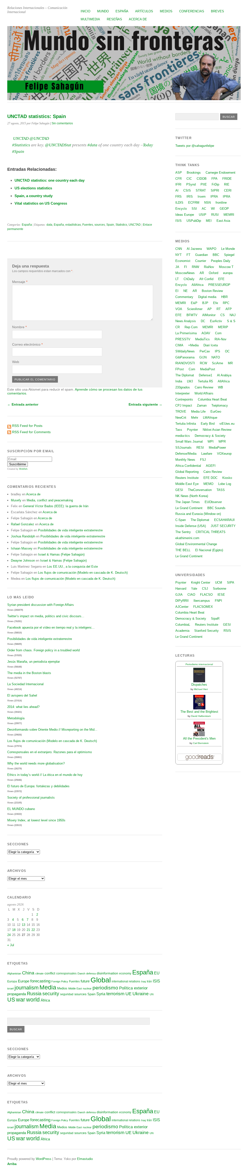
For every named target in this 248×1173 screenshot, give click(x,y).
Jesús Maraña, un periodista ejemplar (33, 661)
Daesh (81, 973)
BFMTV (191, 315)
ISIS (156, 981)
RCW (203, 363)
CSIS (187, 190)
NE (185, 291)
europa (227, 273)
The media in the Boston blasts (29, 673)
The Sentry (183, 532)
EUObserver (213, 502)
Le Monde (228, 249)
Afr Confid (206, 279)
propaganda (16, 994)
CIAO (191, 594)
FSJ (203, 459)
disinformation (107, 973)
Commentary (184, 297)
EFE (221, 279)
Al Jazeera (194, 249)
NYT (178, 255)
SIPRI (215, 190)
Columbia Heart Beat (212, 399)
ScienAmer (194, 309)
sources (99, 224)
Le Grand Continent (188, 508)
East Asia (223, 221)
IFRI (178, 184)
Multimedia (90, 19)
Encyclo (181, 208)
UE (128, 993)
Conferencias (191, 11)
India (178, 381)
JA (177, 267)
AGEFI (211, 466)
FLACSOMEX (203, 607)
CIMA (179, 345)
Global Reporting (187, 472)
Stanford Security (206, 630)
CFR (178, 178)
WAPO (211, 249)
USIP (202, 214)
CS (222, 315)
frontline (221, 202)
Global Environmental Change (196, 544)
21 (28, 930)
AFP (228, 309)
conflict (50, 973)
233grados (182, 387)
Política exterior (133, 988)
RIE (226, 184)
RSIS (227, 630)
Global (101, 980)
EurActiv (216, 321)
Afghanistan (14, 973)
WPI (211, 441)
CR (177, 327)
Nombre (19, 327)
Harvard (180, 588)
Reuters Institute (187, 478)
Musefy (16, 500)
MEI (209, 221)
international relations (126, 981)
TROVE (180, 411)
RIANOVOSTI (185, 363)
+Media (193, 345)
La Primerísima (186, 333)
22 (33, 930)
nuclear (87, 988)
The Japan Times (187, 502)
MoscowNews (185, 273)
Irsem (202, 196)
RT (219, 309)
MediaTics (202, 339)
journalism (27, 988)
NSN (207, 202)
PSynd (191, 184)
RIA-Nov (220, 339)
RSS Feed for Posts (27, 426)
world (33, 999)
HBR (224, 297)
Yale (194, 588)
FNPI (218, 600)
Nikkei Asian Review (217, 429)
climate (39, 973)
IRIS (189, 196)
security (50, 993)
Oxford (213, 273)
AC (204, 208)
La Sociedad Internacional (25, 684)
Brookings (194, 172)
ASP (178, 172)
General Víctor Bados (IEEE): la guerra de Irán (55, 506)
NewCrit (180, 417)
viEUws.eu (226, 423)
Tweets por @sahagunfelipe (194, 146)
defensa (91, 973)
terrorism (115, 993)
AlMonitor (209, 315)
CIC (189, 178)
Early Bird (208, 423)
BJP (205, 303)
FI (185, 267)
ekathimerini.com (187, 538)
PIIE (204, 184)
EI (176, 291)
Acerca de (138, 19)
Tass (178, 429)
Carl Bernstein (201, 743)
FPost (179, 369)
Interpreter (182, 393)
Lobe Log (224, 484)
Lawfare (206, 453)
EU (157, 973)
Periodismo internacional (199, 664)
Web (15, 362)
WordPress (43, 1159)
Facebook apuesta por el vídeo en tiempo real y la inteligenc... (51, 627)
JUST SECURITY (223, 526)
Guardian (201, 255)
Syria (100, 994)
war (20, 999)
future (85, 981)
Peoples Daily (220, 261)
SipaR (215, 618)
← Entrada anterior (22, 404)
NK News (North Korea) (191, 496)
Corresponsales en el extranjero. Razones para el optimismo (49, 752)
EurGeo (215, 411)
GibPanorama (184, 357)
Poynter (192, 429)
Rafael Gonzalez (22, 524)
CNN (178, 249)
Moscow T (226, 267)
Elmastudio (85, 1159)
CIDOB (202, 178)
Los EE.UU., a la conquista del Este (72, 566)
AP (209, 309)
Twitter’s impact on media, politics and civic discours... (45, 616)
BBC (216, 255)
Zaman (202, 405)
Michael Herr (201, 689)
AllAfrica (197, 285)
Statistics (121, 224)
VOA (178, 309)
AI (176, 190)
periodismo (105, 987)
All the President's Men (199, 738)
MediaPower (217, 447)
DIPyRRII (182, 600)
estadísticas (73, 224)
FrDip (215, 184)
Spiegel (229, 255)
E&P (194, 303)
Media (47, 987)
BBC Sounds (216, 508)
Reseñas (114, 19)
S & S (231, 321)
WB (220, 387)
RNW (195, 267)
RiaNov (209, 267)
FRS (178, 196)
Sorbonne (219, 588)
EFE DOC (210, 478)
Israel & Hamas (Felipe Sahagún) (61, 554)
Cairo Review (204, 387)
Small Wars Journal (189, 441)
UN (152, 994)
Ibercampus (202, 600)
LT (177, 279)
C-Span (180, 520)
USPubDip (193, 221)
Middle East (75, 988)
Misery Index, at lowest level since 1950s (36, 820)
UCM (218, 582)
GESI (179, 490)
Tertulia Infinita (185, 423)
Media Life (198, 411)
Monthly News (185, 459)
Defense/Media (185, 453)
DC (203, 321)
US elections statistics (33, 188)
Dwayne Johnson (23, 560)
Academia (182, 630)
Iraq (143, 981)
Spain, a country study (34, 196)
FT (188, 255)
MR (230, 363)
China (28, 972)
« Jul (10, 945)
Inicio (85, 11)
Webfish (23, 469)
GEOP (224, 208)
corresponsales (66, 973)
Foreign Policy (59, 981)
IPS (217, 351)
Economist (182, 261)
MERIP (223, 327)
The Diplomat (184, 375)
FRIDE (227, 178)
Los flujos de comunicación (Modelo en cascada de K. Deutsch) (83, 572)
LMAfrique (210, 417)
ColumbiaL (182, 624)
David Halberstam (201, 716)
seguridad (66, 994)
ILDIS (179, 202)
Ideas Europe (184, 214)
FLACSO (206, 594)
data (49, 224)
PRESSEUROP (219, 285)
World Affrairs (203, 393)
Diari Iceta (210, 345)
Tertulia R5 (205, 381)
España (122, 11)
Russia (34, 993)
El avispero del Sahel (22, 695)
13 (23, 925)
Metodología (15, 718)
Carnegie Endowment (220, 172)
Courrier (200, 261)
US (11, 999)
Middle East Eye (187, 484)
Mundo (103, 11)
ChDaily (189, 279)
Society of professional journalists (31, 797)
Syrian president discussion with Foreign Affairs (40, 605)
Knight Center (200, 582)
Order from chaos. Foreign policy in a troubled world (43, 650)
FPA (214, 178)
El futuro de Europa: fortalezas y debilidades (38, 786)
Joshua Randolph (23, 536)
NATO (215, 357)
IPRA (214, 196)
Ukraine (140, 993)
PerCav (205, 351)
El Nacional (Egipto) (209, 550)
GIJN (203, 357)
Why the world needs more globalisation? (36, 763)
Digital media (207, 297)
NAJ (233, 315)
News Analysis (185, 321)
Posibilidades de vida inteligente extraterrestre (70, 530)
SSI (194, 208)
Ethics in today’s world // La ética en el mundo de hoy (45, 775)
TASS (221, 490)
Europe (23, 981)
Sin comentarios (62, 123)
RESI (200, 447)
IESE (221, 594)
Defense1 (205, 375)
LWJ (190, 381)
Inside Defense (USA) (190, 526)
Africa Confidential (188, 466)
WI (213, 208)
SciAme (217, 363)
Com (218, 333)
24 (9, 935)
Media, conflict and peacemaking (50, 500)
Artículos (144, 11)
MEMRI (229, 214)
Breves (217, 11)
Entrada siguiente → (145, 404)
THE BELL (182, 550)
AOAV (206, 333)
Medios (166, 11)
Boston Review (212, 291)
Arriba (11, 1164)
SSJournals (183, 447)
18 (14, 930)
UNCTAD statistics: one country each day (50, 180)
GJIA (179, 594)
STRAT (201, 190)
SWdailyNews (185, 351)
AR (202, 273)
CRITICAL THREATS (210, 532)
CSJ (205, 588)
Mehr (194, 417)
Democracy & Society (210, 436)
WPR (222, 441)
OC (227, 351)
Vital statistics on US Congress (41, 203)
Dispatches (199, 684)
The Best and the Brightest (199, 711)
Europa (12, 981)
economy (125, 973)
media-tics (182, 436)
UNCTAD (135, 224)
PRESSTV (182, 339)
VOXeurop (224, 453)
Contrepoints (184, 399)
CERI (228, 190)
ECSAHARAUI (224, 520)
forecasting (40, 981)
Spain (110, 224)
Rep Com (191, 327)
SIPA (230, 582)
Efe (215, 303)
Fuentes (87, 224)
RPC (226, 303)
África (45, 1000)
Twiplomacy (219, 405)
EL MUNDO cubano (21, 809)
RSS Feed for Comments (31, 432)
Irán (149, 981)
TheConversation (200, 490)
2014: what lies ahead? (23, 707)
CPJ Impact (183, 405)
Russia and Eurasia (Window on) (198, 514)
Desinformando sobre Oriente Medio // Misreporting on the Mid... (52, 729)
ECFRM (193, 202)
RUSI (215, 214)
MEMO (208, 484)
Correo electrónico (27, 344)
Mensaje (19, 282)
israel (10, 988)
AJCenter (181, 607)
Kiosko (227, 478)
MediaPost (207, 369)
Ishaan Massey (21, 548)
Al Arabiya (224, 375)
